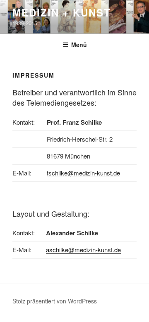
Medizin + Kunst (61, 12)
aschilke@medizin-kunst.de (83, 249)
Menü (79, 44)
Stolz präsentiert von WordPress (54, 301)
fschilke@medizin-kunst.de (83, 172)
